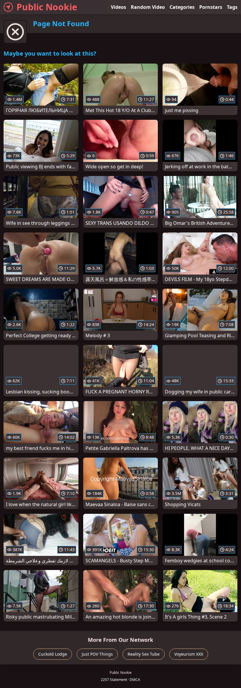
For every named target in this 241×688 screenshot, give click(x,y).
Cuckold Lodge (52, 654)
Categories (182, 7)
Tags (232, 7)
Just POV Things (97, 654)
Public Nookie (46, 7)
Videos (118, 7)
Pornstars (210, 7)
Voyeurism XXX (188, 654)
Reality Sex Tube (144, 654)
